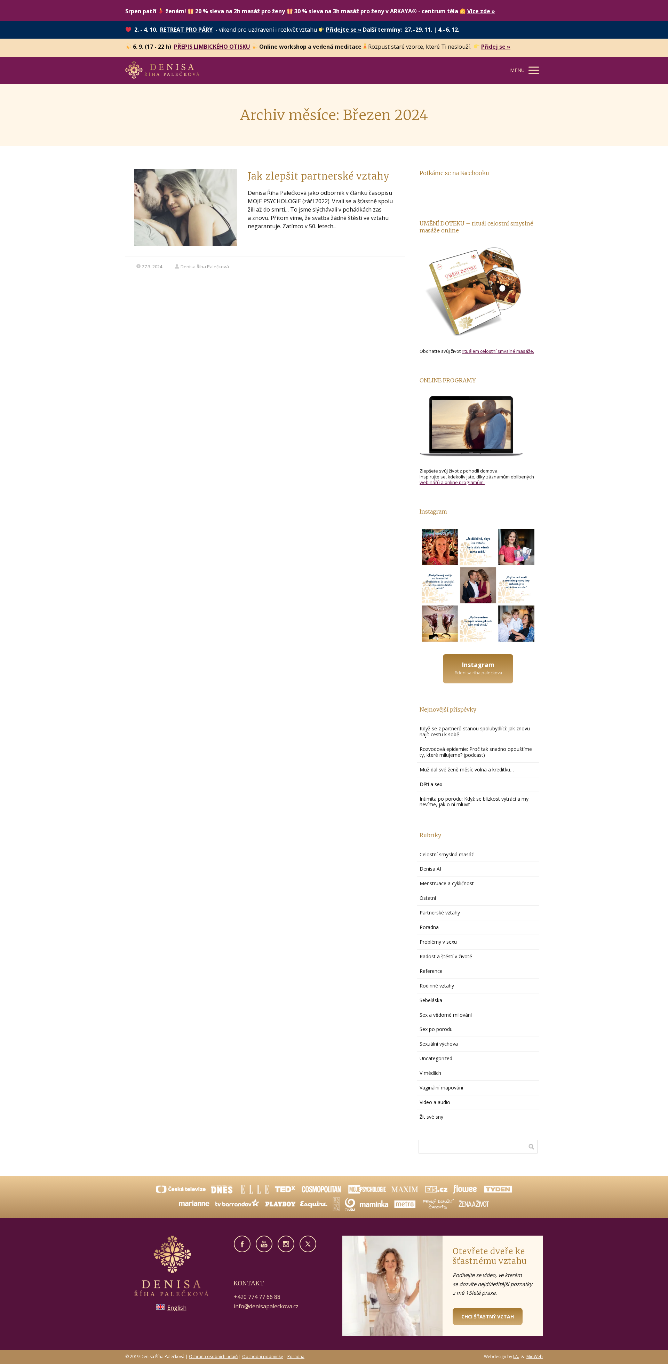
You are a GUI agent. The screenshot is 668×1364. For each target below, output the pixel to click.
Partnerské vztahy (440, 912)
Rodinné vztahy (437, 985)
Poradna (429, 927)
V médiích (430, 1073)
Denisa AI (430, 868)
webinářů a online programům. (452, 482)
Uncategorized (436, 1058)
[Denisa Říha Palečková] (162, 70)
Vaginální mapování (441, 1087)
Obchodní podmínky (262, 1356)
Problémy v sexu (438, 941)
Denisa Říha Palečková (205, 266)
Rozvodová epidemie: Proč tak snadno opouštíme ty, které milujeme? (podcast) (476, 752)
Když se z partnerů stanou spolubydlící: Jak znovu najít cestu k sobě (475, 731)
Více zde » (481, 11)
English (176, 1307)
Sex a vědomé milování (446, 1015)
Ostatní (428, 898)
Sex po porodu (436, 1029)
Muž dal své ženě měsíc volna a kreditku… (467, 769)
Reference (431, 971)
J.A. (516, 1356)
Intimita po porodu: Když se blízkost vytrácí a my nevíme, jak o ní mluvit (474, 801)
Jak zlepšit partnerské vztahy (319, 176)
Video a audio (435, 1102)
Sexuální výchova (439, 1043)
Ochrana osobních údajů (213, 1356)
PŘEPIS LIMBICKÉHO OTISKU (212, 46)
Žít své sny (431, 1116)
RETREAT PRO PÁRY (186, 29)
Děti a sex (431, 784)
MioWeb (534, 1356)
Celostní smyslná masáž (447, 854)
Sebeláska (431, 1000)
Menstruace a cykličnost (447, 883)
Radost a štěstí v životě (446, 956)
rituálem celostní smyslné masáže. (498, 351)
